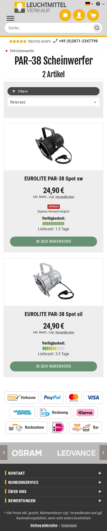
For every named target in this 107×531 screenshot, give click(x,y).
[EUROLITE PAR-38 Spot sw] (53, 145)
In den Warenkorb (53, 241)
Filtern (22, 91)
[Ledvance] (76, 453)
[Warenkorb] (93, 15)
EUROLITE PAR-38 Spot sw (53, 179)
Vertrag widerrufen (43, 525)
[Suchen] (96, 28)
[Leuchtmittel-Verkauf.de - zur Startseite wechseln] (39, 7)
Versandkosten (64, 197)
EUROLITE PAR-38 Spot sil (54, 314)
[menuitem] (81, 4)
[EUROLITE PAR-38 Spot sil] (53, 281)
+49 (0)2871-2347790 (78, 40)
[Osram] (30, 453)
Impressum (69, 525)
